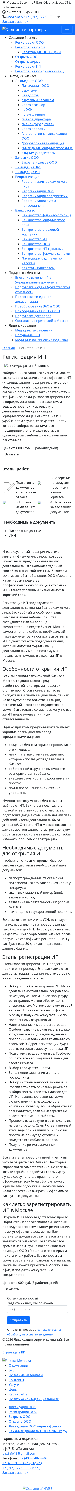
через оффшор (33, 105)
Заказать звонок (15, 21)
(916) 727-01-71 (42, 17)
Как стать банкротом (38, 268)
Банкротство (25, 210)
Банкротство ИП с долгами (43, 249)
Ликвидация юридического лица (47, 148)
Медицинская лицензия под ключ (41, 340)
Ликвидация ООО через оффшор (35, 1426)
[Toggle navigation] (67, 30)
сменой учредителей (38, 124)
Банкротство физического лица (46, 215)
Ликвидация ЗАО (28, 167)
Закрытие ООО (27, 157)
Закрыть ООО (20, 1416)
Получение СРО (27, 335)
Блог (12, 1370)
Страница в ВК (13, 1352)
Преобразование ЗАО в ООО (38, 306)
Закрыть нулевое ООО (39, 162)
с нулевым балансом (38, 100)
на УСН (27, 109)
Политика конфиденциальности (34, 1399)
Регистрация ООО (29, 42)
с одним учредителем (39, 153)
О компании (18, 1365)
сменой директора (36, 119)
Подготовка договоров (33, 316)
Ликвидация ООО (29, 81)
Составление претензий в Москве (41, 320)
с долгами (29, 90)
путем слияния (33, 114)
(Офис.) (22, 1463)
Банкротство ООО (36, 244)
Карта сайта (18, 1394)
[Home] (24, 30)
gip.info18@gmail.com (19, 1453)
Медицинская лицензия (33, 330)
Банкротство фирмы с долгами (46, 253)
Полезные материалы (26, 1375)
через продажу (33, 129)
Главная (8, 348)
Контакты (16, 1380)
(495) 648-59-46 (17, 17)
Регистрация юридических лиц (39, 71)
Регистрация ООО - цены (41, 52)
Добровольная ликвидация (43, 143)
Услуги (14, 1384)
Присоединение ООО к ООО (37, 311)
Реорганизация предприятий (45, 196)
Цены (13, 1389)
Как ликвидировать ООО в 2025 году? (38, 1431)
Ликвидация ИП (27, 172)
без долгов (30, 95)
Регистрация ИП (28, 66)
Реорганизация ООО (38, 191)
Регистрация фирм (30, 47)
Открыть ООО (26, 57)
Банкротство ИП (34, 239)
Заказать (12, 454)
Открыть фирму (27, 61)
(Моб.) (21, 1468)
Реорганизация (27, 177)
